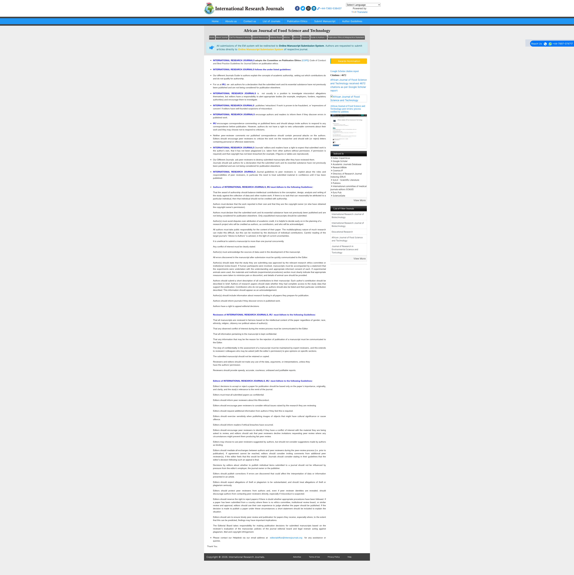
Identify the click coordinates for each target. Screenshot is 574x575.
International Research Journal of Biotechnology (348, 215)
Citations (305, 37)
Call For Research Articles (240, 37)
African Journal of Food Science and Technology (347, 239)
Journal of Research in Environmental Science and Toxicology (345, 249)
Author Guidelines (352, 21)
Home (215, 21)
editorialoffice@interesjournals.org (286, 537)
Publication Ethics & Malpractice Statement (346, 37)
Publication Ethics (297, 21)
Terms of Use (314, 557)
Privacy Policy (334, 557)
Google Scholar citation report (344, 71)
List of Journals (271, 21)
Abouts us (231, 21)
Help (349, 557)
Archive (296, 37)
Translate (362, 11)
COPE (305, 60)
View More (360, 200)
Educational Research (342, 231)
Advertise (297, 557)
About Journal (222, 37)
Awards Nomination (349, 61)
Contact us (250, 21)
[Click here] (297, 8)
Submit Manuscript (324, 21)
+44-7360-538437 (330, 8)
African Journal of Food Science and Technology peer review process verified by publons (347, 109)
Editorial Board (276, 37)
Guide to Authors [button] (318, 37)
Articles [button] (287, 37)
